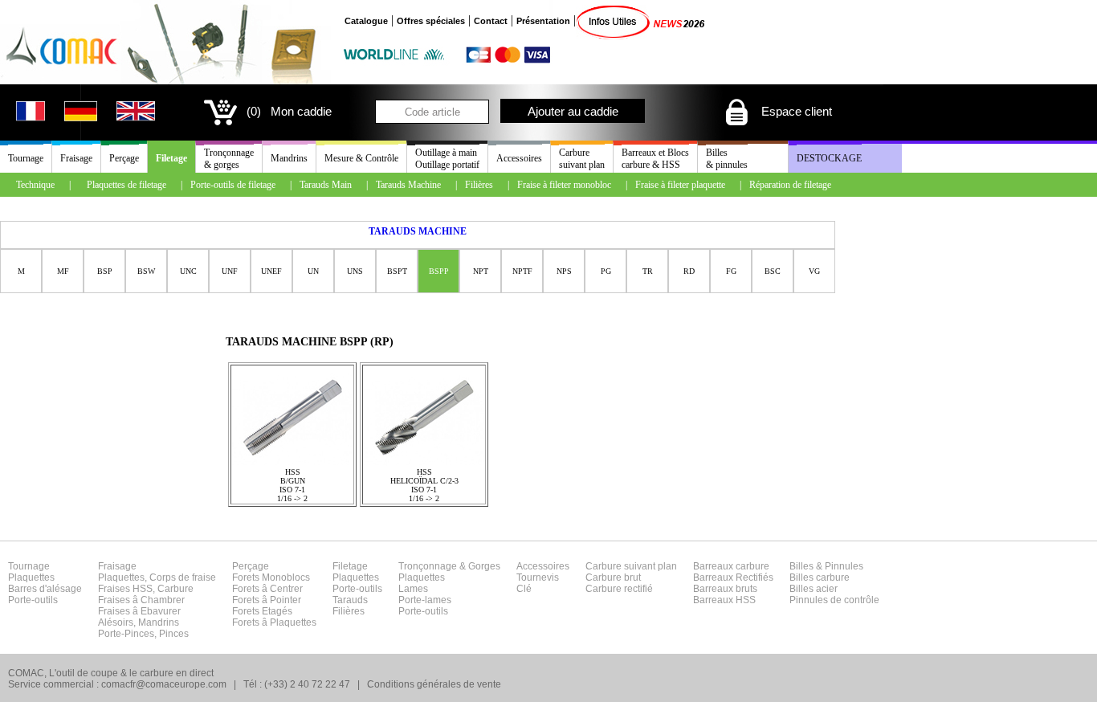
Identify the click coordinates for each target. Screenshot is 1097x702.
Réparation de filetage (790, 184)
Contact (491, 21)
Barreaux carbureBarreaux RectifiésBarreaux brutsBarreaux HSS (733, 583)
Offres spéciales (431, 21)
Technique (35, 184)
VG (814, 271)
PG (606, 271)
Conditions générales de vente (434, 684)
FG (731, 271)
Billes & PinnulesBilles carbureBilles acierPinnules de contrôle (834, 583)
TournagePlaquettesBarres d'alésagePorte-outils (45, 583)
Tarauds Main (326, 184)
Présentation (543, 21)
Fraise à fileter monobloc (564, 184)
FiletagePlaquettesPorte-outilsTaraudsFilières (357, 589)
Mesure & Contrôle (361, 158)
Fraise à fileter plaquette (680, 184)
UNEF (271, 271)
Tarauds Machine (408, 184)
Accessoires (519, 158)
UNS (355, 271)
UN (313, 271)
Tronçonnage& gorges (229, 158)
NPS (564, 271)
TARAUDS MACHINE (418, 231)
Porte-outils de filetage (232, 184)
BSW (146, 271)
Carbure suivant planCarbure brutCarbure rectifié (631, 577)
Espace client (795, 111)
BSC (773, 271)
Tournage (25, 158)
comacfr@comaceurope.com (163, 684)
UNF (230, 271)
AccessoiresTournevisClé (542, 577)
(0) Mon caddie (289, 111)
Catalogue (366, 21)
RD (689, 271)
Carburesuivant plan (582, 158)
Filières (479, 184)
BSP (104, 271)
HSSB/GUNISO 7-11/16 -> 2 (292, 485)
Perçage (124, 158)
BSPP (439, 271)
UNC (188, 271)
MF (63, 271)
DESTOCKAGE (829, 158)
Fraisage (76, 158)
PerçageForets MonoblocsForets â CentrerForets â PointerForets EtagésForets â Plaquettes (274, 594)
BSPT (397, 271)
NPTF (522, 271)
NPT (480, 271)
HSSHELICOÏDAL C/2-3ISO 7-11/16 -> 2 (424, 485)
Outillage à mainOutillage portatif (447, 158)
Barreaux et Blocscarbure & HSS (655, 158)
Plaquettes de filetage (126, 184)
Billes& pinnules (727, 158)
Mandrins (289, 158)
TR (647, 271)
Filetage (171, 158)
